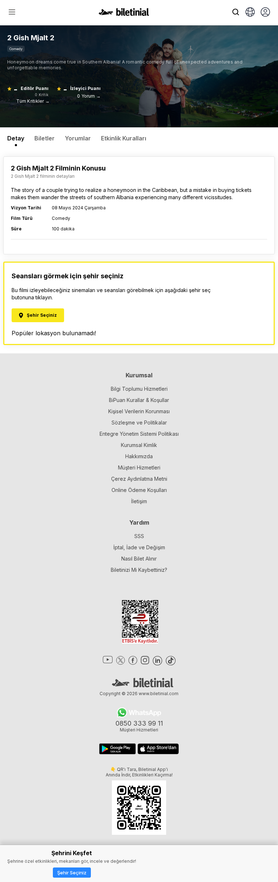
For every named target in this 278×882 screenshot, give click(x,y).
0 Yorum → (89, 96)
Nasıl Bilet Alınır (139, 558)
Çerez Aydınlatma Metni (139, 479)
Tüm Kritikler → (33, 101)
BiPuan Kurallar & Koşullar (139, 400)
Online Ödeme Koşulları (139, 490)
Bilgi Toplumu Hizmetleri (139, 389)
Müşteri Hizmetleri (139, 467)
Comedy (15, 49)
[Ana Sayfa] (123, 13)
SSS (139, 536)
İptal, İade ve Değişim (139, 547)
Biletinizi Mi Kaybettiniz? (139, 570)
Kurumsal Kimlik (139, 445)
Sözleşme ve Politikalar (139, 422)
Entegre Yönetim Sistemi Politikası (139, 434)
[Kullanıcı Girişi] (265, 12)
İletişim (139, 501)
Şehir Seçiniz (72, 872)
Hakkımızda (139, 456)
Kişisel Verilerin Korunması (139, 411)
